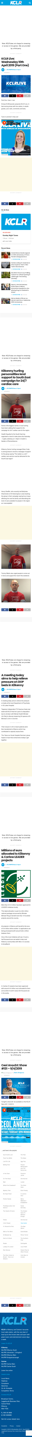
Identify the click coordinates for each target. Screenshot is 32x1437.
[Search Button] (30, 2)
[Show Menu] (2, 2)
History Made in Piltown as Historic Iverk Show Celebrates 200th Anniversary (20, 300)
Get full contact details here (10, 1419)
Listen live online (6, 1370)
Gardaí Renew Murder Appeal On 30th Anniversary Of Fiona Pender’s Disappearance (20, 255)
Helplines (4, 1381)
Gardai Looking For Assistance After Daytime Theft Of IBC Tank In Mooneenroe (20, 265)
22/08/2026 (24, 304)
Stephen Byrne (16, 259)
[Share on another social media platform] (27, 95)
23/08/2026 (24, 259)
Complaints (5, 1383)
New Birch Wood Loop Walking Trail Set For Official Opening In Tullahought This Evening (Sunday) (20, 275)
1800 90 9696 (7, 1412)
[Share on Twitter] (12, 95)
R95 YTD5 (4, 1408)
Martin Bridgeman (19, 1072)
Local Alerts (5, 1378)
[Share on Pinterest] (20, 95)
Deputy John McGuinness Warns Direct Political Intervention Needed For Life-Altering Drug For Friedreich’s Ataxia (20, 288)
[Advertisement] (16, 23)
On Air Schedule (6, 1388)
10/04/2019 (6, 72)
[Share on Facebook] (5, 95)
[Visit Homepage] (16, 3)
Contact (18, 1426)
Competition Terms (7, 1390)
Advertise (4, 1386)
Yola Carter (24, 1223)
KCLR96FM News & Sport (14, 69)
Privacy (12, 1426)
